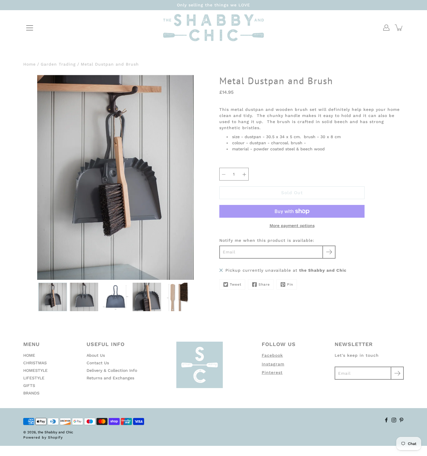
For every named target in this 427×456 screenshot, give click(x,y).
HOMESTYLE (35, 370)
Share (264, 284)
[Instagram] (394, 420)
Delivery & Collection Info (112, 370)
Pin (290, 284)
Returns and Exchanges (110, 378)
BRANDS (31, 393)
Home (29, 64)
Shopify (55, 437)
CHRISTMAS (35, 363)
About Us (96, 355)
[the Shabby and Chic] (213, 27)
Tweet (235, 284)
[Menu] (29, 28)
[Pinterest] (401, 420)
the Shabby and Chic (55, 432)
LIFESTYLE (33, 378)
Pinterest (272, 372)
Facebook (272, 355)
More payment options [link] (292, 225)
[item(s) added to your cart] (399, 27)
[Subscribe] (329, 252)
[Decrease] (223, 174)
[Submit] (397, 373)
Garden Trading (58, 64)
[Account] (386, 27)
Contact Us (98, 363)
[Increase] (244, 174)
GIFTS (29, 385)
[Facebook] (386, 420)
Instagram (273, 364)
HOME (29, 355)
